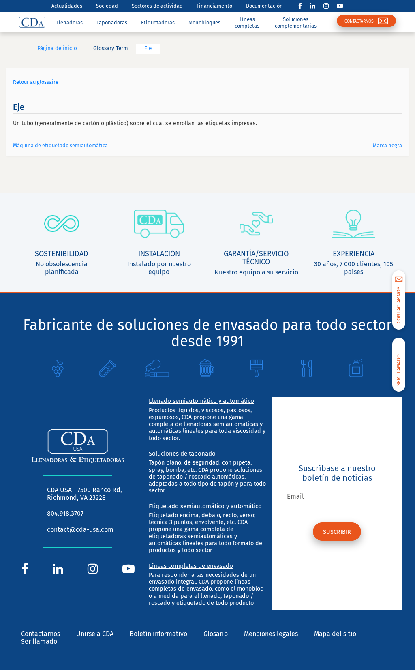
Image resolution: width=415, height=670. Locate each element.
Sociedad (107, 6)
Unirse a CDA (94, 634)
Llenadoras (69, 22)
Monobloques (204, 22)
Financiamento (214, 6)
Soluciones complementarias (296, 22)
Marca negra (387, 145)
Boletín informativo (158, 634)
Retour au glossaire (35, 82)
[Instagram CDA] (326, 6)
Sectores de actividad (157, 6)
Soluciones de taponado (182, 453)
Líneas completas (247, 22)
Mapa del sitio (335, 634)
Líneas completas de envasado (191, 565)
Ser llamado (39, 641)
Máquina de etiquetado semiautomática (60, 145)
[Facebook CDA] (300, 6)
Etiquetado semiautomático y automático (205, 506)
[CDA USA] (32, 22)
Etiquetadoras (158, 22)
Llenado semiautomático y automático (201, 401)
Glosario (215, 634)
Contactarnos (40, 634)
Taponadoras (111, 22)
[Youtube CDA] (340, 6)
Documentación (264, 6)
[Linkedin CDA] (312, 6)
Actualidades (66, 6)
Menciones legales (271, 634)
